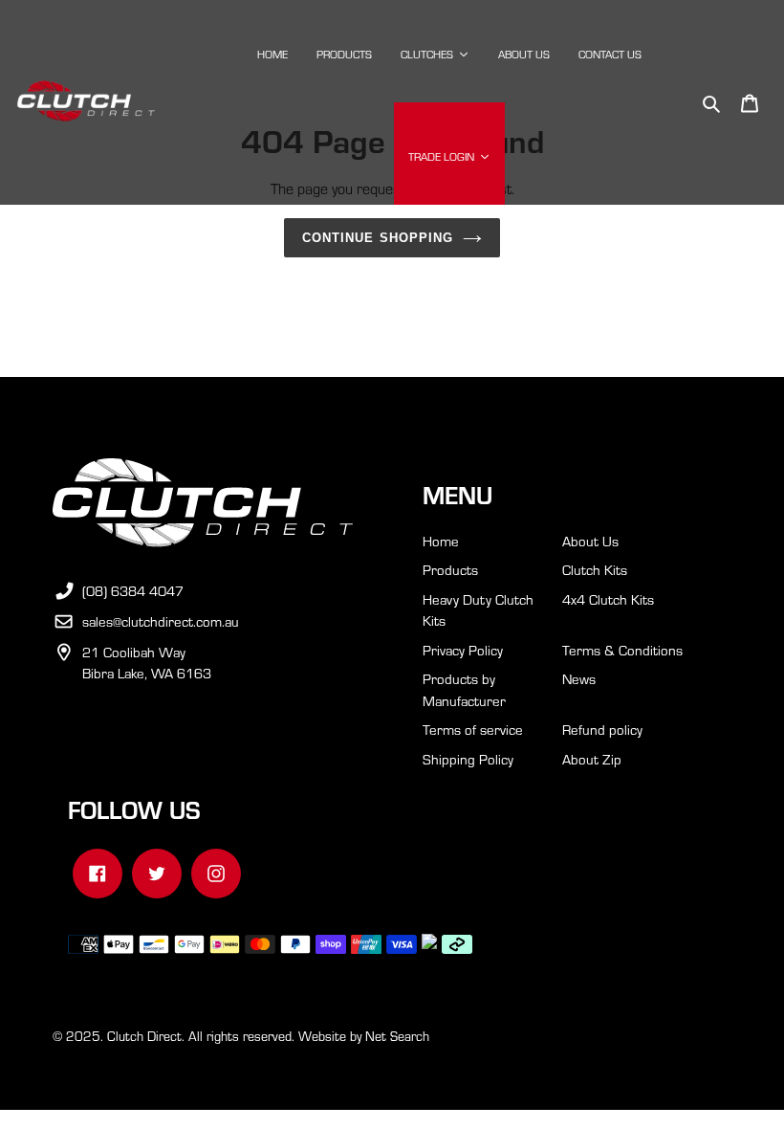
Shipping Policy (468, 758)
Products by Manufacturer (464, 689)
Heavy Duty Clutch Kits (478, 610)
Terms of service (473, 729)
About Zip (591, 758)
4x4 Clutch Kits (608, 599)
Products (450, 569)
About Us (590, 540)
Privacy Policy (463, 649)
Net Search (397, 1036)
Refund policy (602, 729)
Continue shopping (377, 238)
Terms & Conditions (622, 649)
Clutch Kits (594, 569)
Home (441, 540)
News (579, 678)
